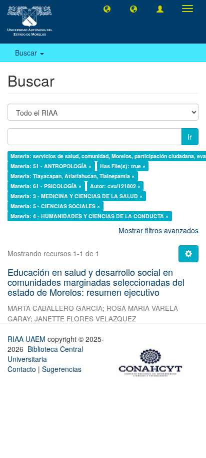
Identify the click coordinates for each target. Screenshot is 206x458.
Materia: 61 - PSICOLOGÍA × (46, 186)
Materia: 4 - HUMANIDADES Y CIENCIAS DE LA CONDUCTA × (89, 216)
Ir (190, 137)
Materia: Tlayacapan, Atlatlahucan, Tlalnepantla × (72, 176)
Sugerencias (62, 369)
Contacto (22, 369)
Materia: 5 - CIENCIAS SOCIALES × (55, 206)
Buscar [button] (27, 53)
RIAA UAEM (28, 339)
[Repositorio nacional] (153, 361)
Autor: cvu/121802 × (115, 186)
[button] (107, 8)
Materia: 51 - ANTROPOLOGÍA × (51, 166)
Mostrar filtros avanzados (158, 230)
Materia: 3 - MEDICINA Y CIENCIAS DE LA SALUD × (76, 196)
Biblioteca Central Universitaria (45, 354)
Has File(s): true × (123, 166)
